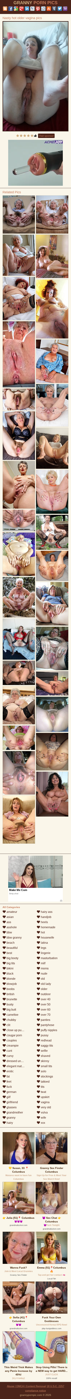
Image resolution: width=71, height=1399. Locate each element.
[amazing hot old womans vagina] (19, 354)
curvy (9, 1055)
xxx (42, 1122)
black (9, 973)
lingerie (45, 953)
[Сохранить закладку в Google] (16, 8)
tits (42, 1086)
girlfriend (12, 1102)
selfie (44, 1050)
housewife (47, 937)
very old (45, 1107)
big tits (10, 963)
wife (43, 1117)
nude (43, 973)
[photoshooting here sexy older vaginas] (19, 485)
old (42, 978)
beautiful (12, 947)
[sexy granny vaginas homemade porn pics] (52, 794)
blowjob (11, 983)
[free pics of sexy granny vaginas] (52, 648)
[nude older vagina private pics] (52, 752)
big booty (12, 958)
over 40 (45, 999)
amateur (11, 911)
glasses (11, 1107)
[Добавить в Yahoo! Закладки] (65, 8)
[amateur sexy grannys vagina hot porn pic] (52, 714)
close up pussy (16, 1030)
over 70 (45, 1014)
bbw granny (14, 937)
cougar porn (14, 1035)
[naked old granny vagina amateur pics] (19, 554)
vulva (44, 1112)
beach (10, 942)
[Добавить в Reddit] (43, 8)
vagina (45, 1102)
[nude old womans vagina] (19, 673)
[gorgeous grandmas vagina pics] (19, 298)
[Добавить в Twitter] (60, 8)
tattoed (45, 1081)
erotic (10, 1071)
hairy (9, 1122)
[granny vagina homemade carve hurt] (19, 773)
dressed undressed (18, 1061)
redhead (46, 1040)
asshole (11, 927)
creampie (12, 1045)
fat (8, 1076)
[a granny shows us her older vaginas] (52, 683)
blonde (10, 978)
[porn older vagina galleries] (52, 492)
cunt (9, 1050)
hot (42, 932)
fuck (9, 1086)
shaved (45, 1055)
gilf (8, 1097)
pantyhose (47, 1025)
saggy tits (46, 1045)
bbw (9, 932)
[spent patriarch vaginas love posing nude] (19, 399)
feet (8, 1081)
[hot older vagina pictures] (52, 361)
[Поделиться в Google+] (21, 8)
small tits (46, 1066)
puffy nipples (48, 1030)
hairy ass (46, 911)
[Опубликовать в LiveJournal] (32, 8)
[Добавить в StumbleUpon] (49, 8)
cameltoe (12, 1014)
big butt (11, 1009)
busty (9, 1004)
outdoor (45, 994)
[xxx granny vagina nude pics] (19, 737)
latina (44, 942)
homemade (47, 927)
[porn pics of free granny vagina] (19, 705)
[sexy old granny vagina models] (19, 435)
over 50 (45, 1004)
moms (44, 968)
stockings (46, 1076)
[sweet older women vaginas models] (52, 448)
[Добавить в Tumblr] (54, 8)
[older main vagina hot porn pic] (52, 566)
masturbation (49, 958)
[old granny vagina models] (52, 405)
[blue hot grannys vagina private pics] (19, 520)
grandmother (14, 1112)
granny (10, 1117)
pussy (44, 1035)
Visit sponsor (46, 135)
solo (43, 1071)
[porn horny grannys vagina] (52, 604)
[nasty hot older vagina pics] (35, 76)
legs (43, 947)
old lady (45, 983)
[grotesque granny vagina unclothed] (19, 639)
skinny (44, 1061)
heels (44, 922)
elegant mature (16, 1066)
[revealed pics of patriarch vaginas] (19, 819)
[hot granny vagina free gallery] (19, 255)
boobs (10, 989)
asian (10, 917)
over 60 (45, 1009)
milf (42, 963)
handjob (45, 917)
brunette (11, 999)
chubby (11, 1019)
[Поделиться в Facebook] (10, 8)
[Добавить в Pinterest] (38, 8)
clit (8, 1025)
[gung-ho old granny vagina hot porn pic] (52, 309)
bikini (9, 968)
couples (11, 1040)
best (9, 953)
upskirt (44, 1097)
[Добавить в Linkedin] (27, 8)
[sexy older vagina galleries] (52, 214)
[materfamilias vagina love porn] (52, 532)
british (10, 994)
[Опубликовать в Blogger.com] (5, 8)
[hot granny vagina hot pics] (19, 597)
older (43, 989)
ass (8, 922)
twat (43, 1091)
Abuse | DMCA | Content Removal (26, 1386)
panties (45, 1019)
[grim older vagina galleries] (19, 214)
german (11, 1091)
